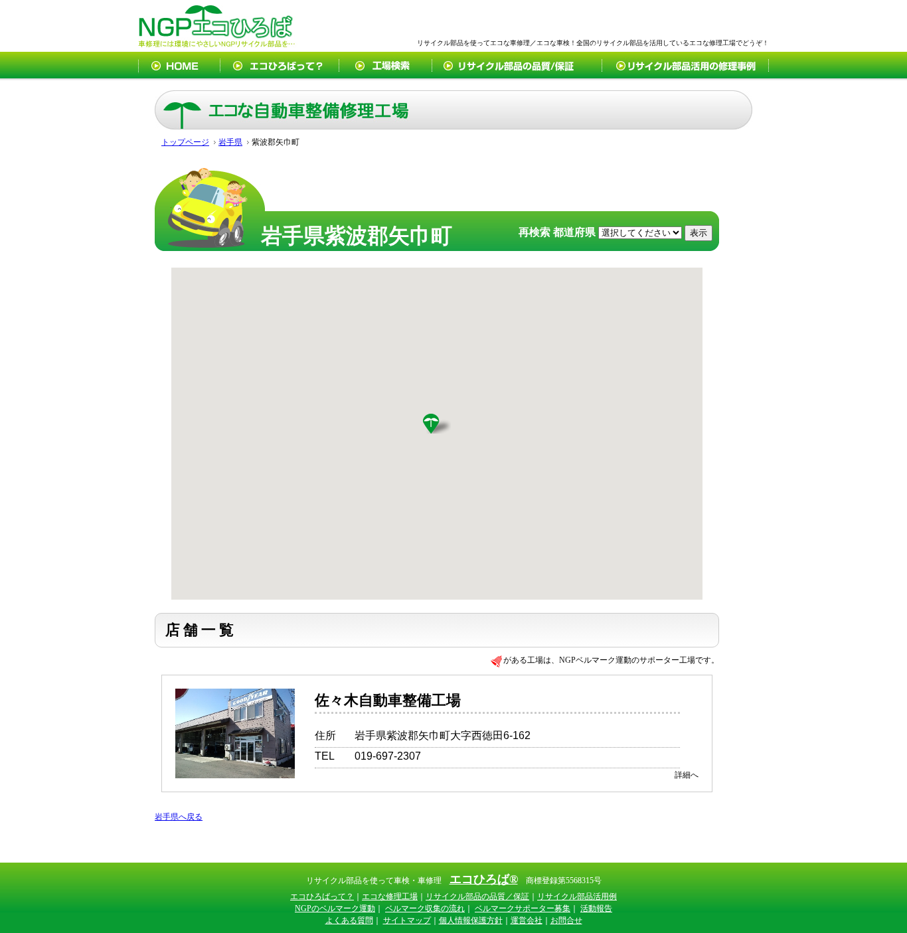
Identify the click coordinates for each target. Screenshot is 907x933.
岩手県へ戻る (179, 816)
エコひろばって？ (322, 896)
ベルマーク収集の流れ (425, 908)
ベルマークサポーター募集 (522, 908)
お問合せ (566, 920)
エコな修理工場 (390, 896)
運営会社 (526, 920)
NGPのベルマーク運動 (335, 908)
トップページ (185, 142)
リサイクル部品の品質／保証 (477, 896)
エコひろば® (484, 879)
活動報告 (596, 908)
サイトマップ (407, 920)
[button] (437, 424)
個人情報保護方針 (471, 920)
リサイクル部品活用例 (577, 896)
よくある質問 (349, 920)
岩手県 (230, 142)
